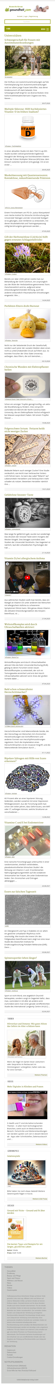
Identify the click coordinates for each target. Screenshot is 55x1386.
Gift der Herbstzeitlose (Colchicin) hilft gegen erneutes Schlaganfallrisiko (26, 238)
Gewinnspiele (13, 1156)
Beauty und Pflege (14, 1276)
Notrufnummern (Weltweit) (16, 1366)
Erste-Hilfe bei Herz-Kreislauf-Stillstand (21, 1371)
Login (26, 16)
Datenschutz (11, 1352)
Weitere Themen (41, 1075)
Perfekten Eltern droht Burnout (21, 306)
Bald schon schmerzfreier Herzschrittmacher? (18, 690)
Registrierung (33, 16)
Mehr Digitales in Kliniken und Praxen (25, 1086)
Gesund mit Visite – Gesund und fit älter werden (26, 1211)
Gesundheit (11, 1271)
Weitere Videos (41, 1144)
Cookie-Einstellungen (15, 1357)
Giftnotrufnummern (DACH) (17, 1368)
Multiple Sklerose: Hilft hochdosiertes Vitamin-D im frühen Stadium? (25, 110)
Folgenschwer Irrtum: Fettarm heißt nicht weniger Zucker (24, 430)
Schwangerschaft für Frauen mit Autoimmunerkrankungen (22, 41)
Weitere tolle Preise (40, 1199)
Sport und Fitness (13, 1278)
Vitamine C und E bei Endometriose (23, 822)
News (9, 1283)
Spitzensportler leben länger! (20, 958)
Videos (9, 1288)
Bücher (9, 1285)
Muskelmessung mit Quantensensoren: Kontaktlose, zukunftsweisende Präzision (27, 176)
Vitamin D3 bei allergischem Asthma (24, 558)
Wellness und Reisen (15, 1281)
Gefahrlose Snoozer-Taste (18, 495)
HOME (8, 29)
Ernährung (11, 1273)
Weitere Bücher (41, 1258)
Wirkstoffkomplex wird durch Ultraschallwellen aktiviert (20, 625)
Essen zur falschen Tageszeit (20, 891)
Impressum (11, 1350)
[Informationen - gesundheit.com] (27, 8)
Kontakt (19, 16)
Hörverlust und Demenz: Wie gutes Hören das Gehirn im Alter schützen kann (27, 1025)
